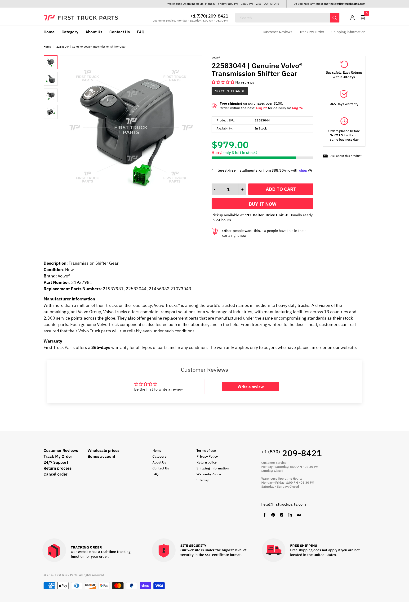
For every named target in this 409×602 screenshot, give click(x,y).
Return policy (206, 462)
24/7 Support (56, 462)
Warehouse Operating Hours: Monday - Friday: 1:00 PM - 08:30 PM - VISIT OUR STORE (223, 3)
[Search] (334, 17)
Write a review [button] (251, 386)
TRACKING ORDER (86, 547)
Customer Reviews (277, 32)
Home (49, 32)
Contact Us (119, 32)
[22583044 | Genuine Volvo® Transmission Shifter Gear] (131, 195)
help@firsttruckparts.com (283, 504)
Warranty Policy (208, 474)
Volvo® (216, 57)
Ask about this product (346, 156)
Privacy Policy (207, 456)
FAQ (140, 32)
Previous (71, 127)
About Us (93, 32)
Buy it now (262, 204)
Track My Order (311, 32)
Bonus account (101, 456)
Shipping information (348, 32)
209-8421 (291, 453)
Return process (57, 468)
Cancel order (55, 474)
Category (70, 32)
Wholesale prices (103, 450)
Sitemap (202, 480)
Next (191, 127)
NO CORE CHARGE (230, 91)
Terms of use (206, 450)
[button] (223, 82)
